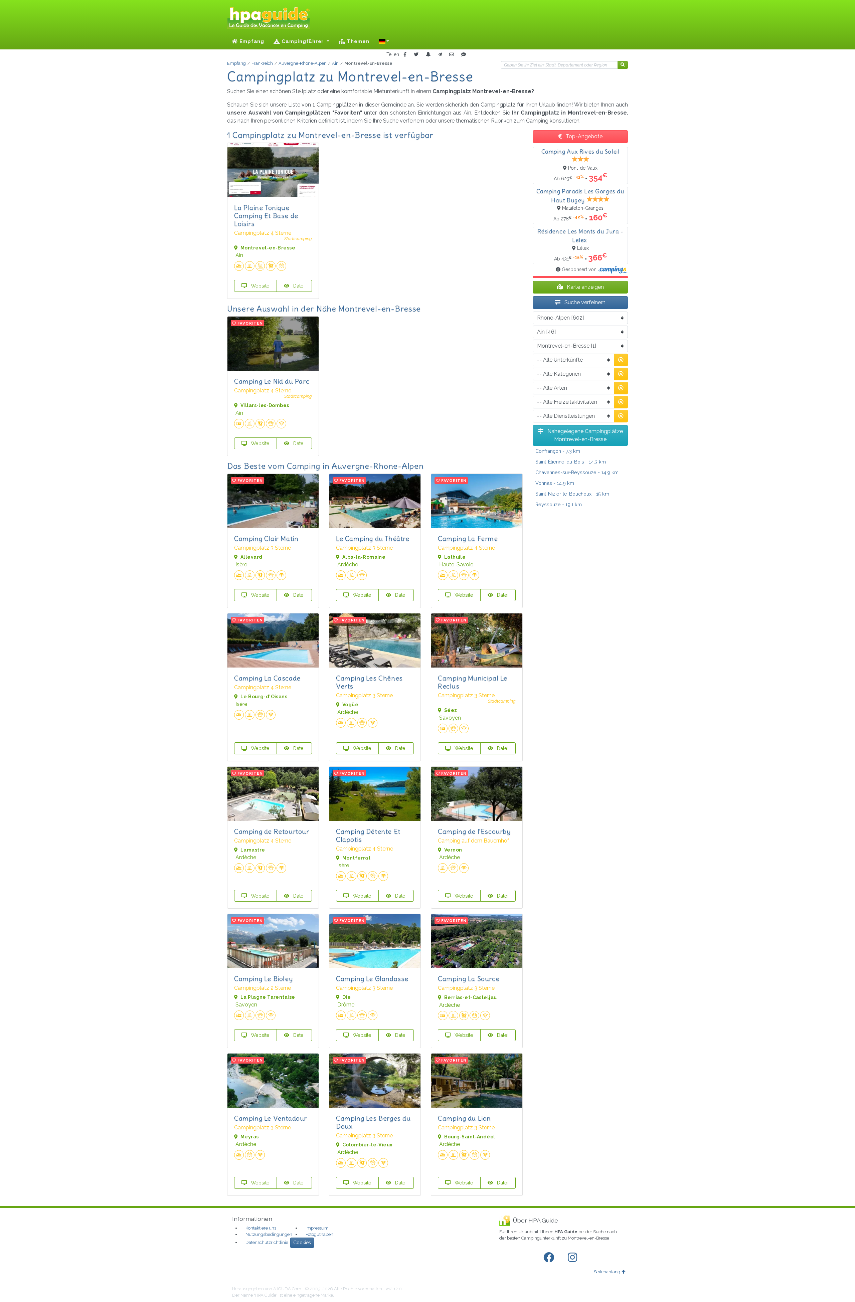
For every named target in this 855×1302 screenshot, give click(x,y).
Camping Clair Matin (266, 538)
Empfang (251, 41)
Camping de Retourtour (271, 831)
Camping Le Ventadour (270, 1118)
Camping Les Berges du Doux (373, 1122)
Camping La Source (468, 978)
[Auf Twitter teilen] (416, 54)
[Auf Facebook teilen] (404, 54)
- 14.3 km (570, 461)
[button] (384, 41)
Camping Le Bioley (263, 978)
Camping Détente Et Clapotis (368, 835)
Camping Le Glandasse (372, 978)
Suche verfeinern (584, 302)
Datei (298, 286)
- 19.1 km (558, 504)
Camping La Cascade (267, 678)
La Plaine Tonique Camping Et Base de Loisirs (266, 215)
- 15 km (572, 494)
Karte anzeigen (584, 287)
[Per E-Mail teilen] (451, 54)
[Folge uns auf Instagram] (573, 1257)
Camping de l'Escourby (474, 831)
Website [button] (259, 286)
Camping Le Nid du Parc (271, 381)
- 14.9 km (577, 472)
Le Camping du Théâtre (372, 538)
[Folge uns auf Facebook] (550, 1258)
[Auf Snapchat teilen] (428, 54)
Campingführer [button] (302, 41)
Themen (357, 41)
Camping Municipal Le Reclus (472, 682)
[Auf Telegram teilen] (440, 54)
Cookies (302, 1242)
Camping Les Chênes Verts (369, 682)
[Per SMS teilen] (463, 54)
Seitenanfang (607, 1271)
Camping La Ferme (468, 538)
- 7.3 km (557, 451)
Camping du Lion (464, 1118)
